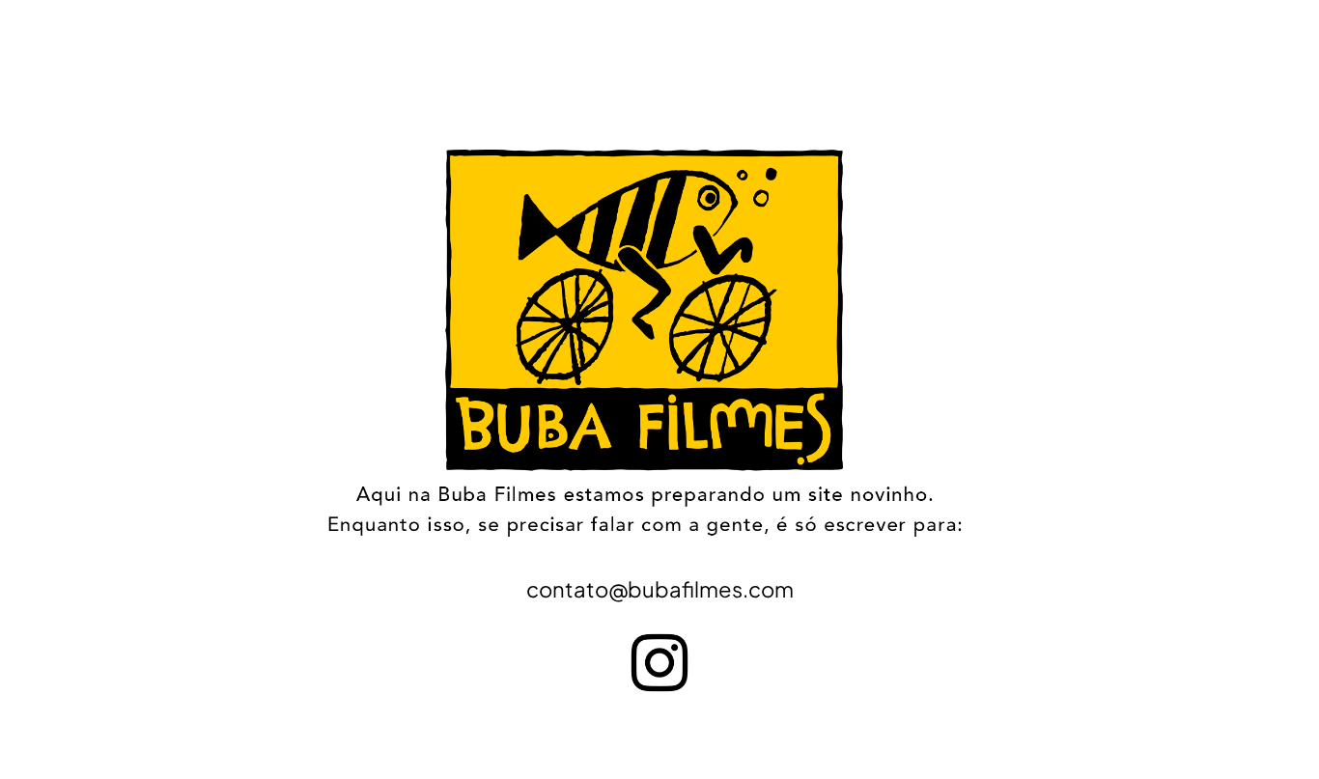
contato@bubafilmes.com (660, 588)
